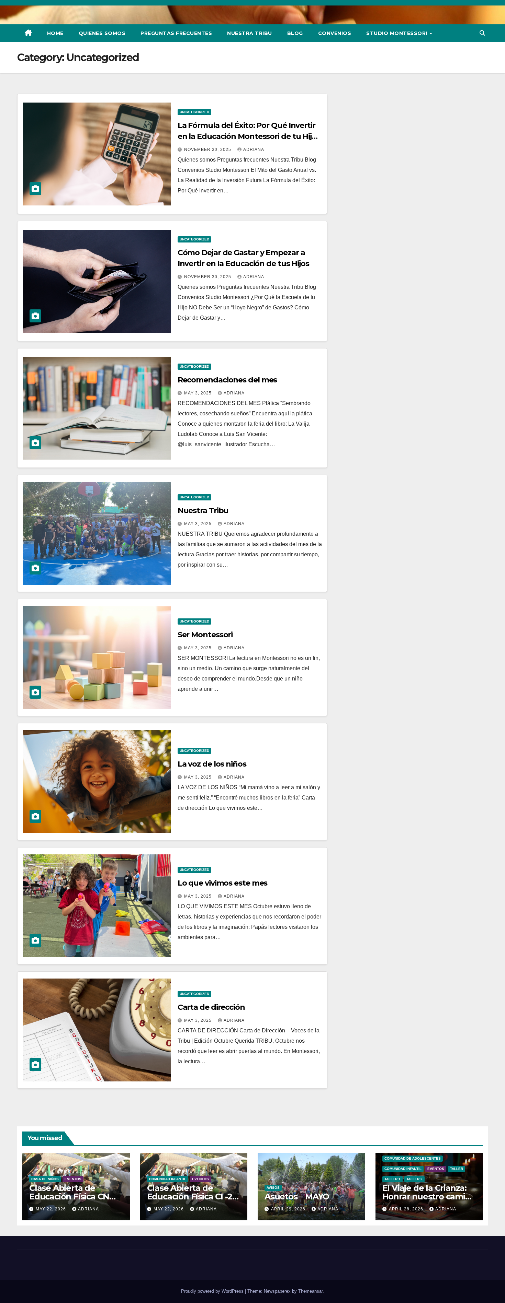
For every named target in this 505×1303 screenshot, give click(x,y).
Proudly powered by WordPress (213, 1291)
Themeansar (310, 1291)
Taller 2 (414, 1179)
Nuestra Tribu (249, 33)
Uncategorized (194, 112)
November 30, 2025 (208, 149)
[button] (482, 33)
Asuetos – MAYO (297, 1196)
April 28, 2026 (407, 1209)
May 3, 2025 (198, 393)
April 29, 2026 (289, 1209)
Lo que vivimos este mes (223, 883)
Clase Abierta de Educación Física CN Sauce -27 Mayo (69, 1196)
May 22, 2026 (51, 1209)
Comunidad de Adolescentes (412, 1158)
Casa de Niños (45, 1179)
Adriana (253, 149)
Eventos (73, 1179)
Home (55, 33)
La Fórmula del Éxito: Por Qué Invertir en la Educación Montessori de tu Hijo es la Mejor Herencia (247, 136)
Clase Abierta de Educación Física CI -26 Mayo (192, 1196)
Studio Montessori (397, 33)
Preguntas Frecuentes (176, 33)
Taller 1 (392, 1179)
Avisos (273, 1187)
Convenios (334, 33)
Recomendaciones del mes (227, 379)
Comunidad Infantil (167, 1179)
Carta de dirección (211, 1007)
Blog (295, 33)
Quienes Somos (102, 33)
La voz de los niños (212, 764)
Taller (456, 1169)
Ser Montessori (205, 634)
